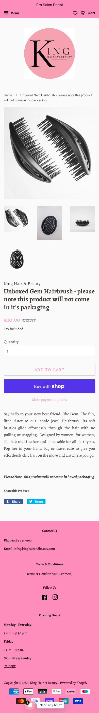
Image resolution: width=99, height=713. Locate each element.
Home (8, 95)
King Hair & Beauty (44, 682)
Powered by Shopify (73, 682)
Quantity (11, 342)
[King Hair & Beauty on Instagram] (55, 598)
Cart (91, 13)
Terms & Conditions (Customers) (49, 573)
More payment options (49, 399)
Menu (14, 13)
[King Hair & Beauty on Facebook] (44, 598)
